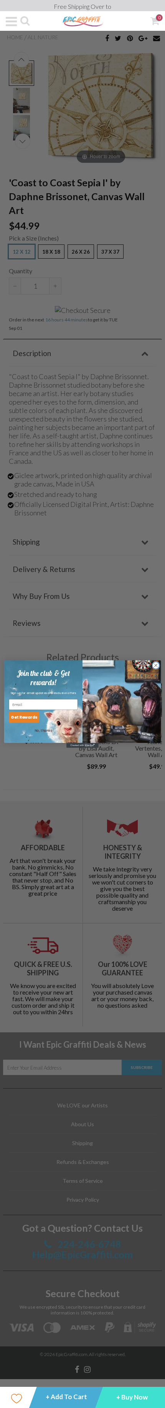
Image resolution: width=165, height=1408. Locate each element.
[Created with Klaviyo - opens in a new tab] (82, 745)
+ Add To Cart (66, 1397)
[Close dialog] (155, 665)
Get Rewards (24, 717)
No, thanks (43, 730)
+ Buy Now (132, 1397)
